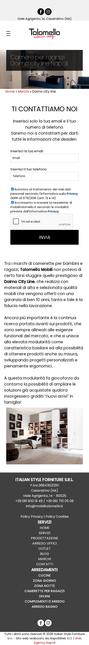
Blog (44, 553)
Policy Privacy (31, 516)
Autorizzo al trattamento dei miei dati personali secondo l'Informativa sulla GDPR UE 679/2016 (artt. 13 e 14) (44, 193)
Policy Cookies (57, 516)
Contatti (44, 564)
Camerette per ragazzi (44, 591)
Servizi (44, 533)
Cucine (44, 575)
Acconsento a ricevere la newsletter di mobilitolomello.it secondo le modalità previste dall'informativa (41, 207)
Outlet (44, 548)
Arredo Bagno (45, 606)
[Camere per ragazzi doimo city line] (44, 436)
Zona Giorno (44, 580)
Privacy (72, 194)
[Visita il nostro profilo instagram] (48, 14)
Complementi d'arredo (45, 601)
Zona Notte (44, 585)
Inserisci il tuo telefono (28, 169)
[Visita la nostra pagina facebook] (40, 14)
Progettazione (44, 538)
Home (44, 527)
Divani (44, 596)
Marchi (44, 559)
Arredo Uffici (44, 543)
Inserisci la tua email (26, 151)
